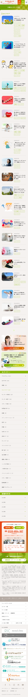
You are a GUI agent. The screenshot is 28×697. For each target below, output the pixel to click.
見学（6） (4, 422)
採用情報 (12, 691)
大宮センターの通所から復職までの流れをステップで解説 (19, 100)
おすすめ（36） (6, 380)
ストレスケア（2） (7, 445)
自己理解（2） (5, 454)
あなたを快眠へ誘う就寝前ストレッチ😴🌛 (19, 320)
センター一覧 (5, 606)
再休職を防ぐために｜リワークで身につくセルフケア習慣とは (19, 223)
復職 (23, 25)
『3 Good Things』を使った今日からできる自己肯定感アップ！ (19, 45)
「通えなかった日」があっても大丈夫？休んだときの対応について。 (19, 145)
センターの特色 (18, 197)
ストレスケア (17, 22)
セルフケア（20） (6, 390)
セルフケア (17, 30)
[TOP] (2, 598)
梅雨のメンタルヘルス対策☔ (19, 250)
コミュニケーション (19, 28)
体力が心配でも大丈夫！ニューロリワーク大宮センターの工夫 (19, 190)
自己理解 (17, 211)
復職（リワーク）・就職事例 (8, 613)
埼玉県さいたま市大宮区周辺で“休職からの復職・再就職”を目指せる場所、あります (20, 65)
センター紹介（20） (7, 399)
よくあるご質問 (5, 623)
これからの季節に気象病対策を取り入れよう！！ (19, 307)
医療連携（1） (5, 482)
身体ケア (17, 88)
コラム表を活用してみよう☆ (19, 263)
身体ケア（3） (5, 436)
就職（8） (4, 413)
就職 (19, 73)
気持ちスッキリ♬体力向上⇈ (19, 276)
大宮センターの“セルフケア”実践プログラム (20, 161)
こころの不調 (21, 70)
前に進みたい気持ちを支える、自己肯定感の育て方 (19, 114)
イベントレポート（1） (8, 473)
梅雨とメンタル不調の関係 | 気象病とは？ (19, 84)
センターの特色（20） (7, 394)
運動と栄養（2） (6, 459)
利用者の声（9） (6, 408)
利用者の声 (17, 284)
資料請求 (18, 527)
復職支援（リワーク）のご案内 (13, 560)
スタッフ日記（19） (7, 404)
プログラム (17, 33)
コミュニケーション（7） (8, 417)
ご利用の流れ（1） (6, 468)
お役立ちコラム (5, 616)
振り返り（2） (5, 450)
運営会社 (4, 691)
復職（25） (5, 385)
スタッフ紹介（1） (6, 478)
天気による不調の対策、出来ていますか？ (19, 293)
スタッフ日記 (17, 36)
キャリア (22, 211)
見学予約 (7, 527)
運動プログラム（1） (7, 487)
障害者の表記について (17, 688)
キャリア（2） (5, 441)
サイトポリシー (5, 688)
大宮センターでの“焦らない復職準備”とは (20, 19)
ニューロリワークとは (7, 603)
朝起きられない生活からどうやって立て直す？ (19, 127)
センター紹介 (17, 25)
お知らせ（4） (5, 431)
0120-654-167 (10, 1)
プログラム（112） (6, 376)
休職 (16, 70)
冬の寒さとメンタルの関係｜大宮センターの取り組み (19, 177)
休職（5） (4, 427)
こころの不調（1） (6, 464)
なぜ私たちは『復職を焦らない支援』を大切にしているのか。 (19, 207)
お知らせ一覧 (19, 623)
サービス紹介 (5, 610)
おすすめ (17, 55)
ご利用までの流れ (6, 619)
